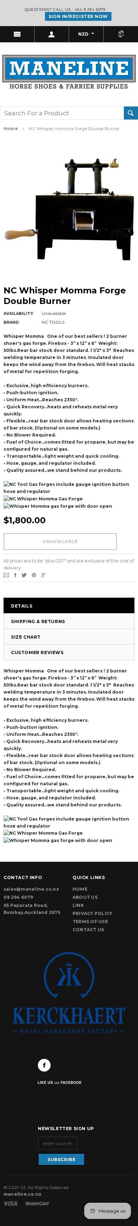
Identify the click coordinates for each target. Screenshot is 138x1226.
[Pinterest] (34, 574)
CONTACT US (88, 929)
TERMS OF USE (90, 921)
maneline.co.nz (22, 1194)
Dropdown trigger (52, 34)
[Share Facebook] (15, 574)
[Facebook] (44, 1065)
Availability (18, 313)
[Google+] (43, 574)
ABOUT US (85, 897)
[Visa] (11, 1203)
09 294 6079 (18, 897)
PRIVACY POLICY (92, 913)
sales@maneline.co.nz (31, 889)
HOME (80, 889)
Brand (11, 322)
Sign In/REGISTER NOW (78, 16)
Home (11, 128)
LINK (78, 905)
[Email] (6, 574)
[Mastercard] (37, 1203)
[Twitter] (24, 574)
